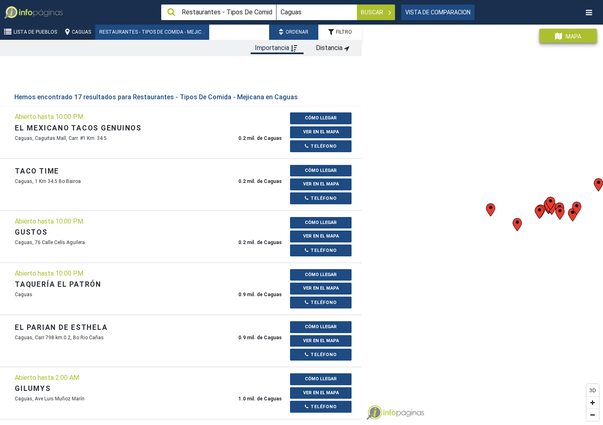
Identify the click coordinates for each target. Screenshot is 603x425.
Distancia (330, 48)
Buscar (372, 12)
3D (592, 389)
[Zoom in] (593, 402)
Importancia (273, 48)
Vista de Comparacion (438, 12)
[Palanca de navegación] (588, 12)
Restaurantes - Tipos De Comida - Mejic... (152, 32)
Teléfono (323, 146)
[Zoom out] (593, 415)
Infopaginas (374, 412)
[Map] (482, 221)
